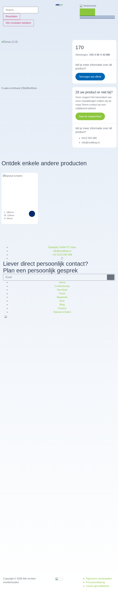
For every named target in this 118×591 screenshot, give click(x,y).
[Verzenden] (110, 277)
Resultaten (12, 16)
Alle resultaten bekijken (18, 23)
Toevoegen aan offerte (90, 76)
